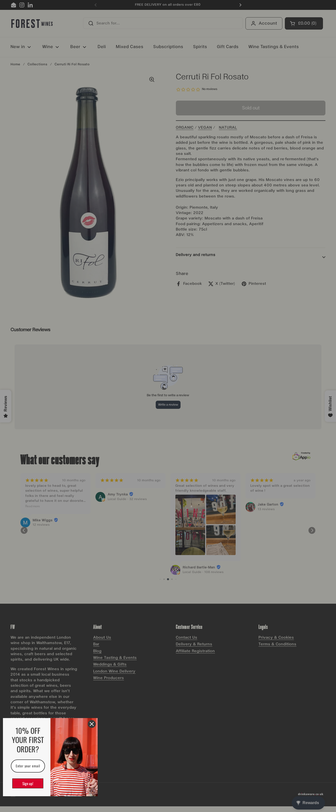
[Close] (92, 724)
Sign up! (27, 783)
